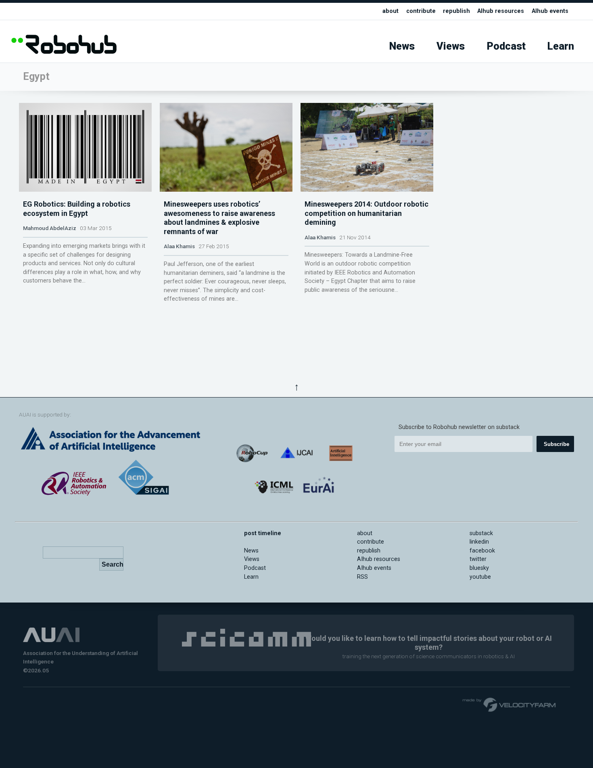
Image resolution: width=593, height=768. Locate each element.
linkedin (479, 541)
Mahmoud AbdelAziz (49, 228)
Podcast (506, 46)
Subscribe (556, 444)
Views (450, 46)
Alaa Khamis (179, 246)
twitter (478, 559)
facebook (482, 550)
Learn (560, 46)
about (390, 11)
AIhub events (550, 11)
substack (481, 533)
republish (456, 11)
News (402, 46)
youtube (480, 576)
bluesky (479, 568)
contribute (421, 11)
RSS (362, 576)
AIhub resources (500, 11)
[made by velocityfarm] (509, 704)
